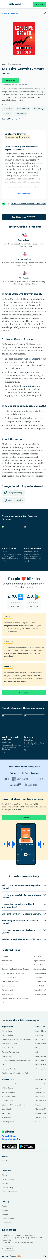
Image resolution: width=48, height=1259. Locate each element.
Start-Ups (8, 108)
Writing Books (7, 1088)
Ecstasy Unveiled (8, 990)
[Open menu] (4, 4)
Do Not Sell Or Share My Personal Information (19, 1242)
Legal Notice (28, 1235)
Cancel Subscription (9, 1192)
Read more (23, 193)
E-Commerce (23, 108)
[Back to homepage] (15, 4)
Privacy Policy (22, 1238)
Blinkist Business (8, 1179)
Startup (7, 113)
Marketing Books (8, 1122)
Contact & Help (7, 1188)
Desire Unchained (8, 986)
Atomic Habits (7, 1031)
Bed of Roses (7, 961)
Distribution (21, 113)
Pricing (4, 1175)
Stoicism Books (7, 1101)
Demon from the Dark (10, 982)
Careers (5, 1210)
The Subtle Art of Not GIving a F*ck (15, 1073)
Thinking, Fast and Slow (10, 1052)
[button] (24, 887)
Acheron (5, 956)
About (4, 1206)
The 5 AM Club (7, 1035)
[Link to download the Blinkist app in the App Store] (9, 1146)
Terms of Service (8, 1238)
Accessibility (6, 1240)
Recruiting (38, 108)
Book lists (5, 1161)
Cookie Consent (36, 1238)
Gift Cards (5, 1183)
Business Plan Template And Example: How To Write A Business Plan (15, 971)
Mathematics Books (9, 1096)
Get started (39, 4)
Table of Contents (9, 119)
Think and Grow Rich (9, 1069)
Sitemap (18, 1235)
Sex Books (6, 1113)
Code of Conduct (8, 1218)
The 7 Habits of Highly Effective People (16, 1039)
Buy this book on (19, 217)
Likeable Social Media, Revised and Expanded (15, 1000)
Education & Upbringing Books (13, 1105)
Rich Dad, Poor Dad (9, 1044)
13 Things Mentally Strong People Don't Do (16, 1062)
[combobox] (9, 1248)
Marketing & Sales (15, 500)
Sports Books (7, 1109)
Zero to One (6, 1056)
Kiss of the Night (8, 994)
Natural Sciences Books (10, 1084)
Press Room (6, 1223)
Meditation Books (8, 1092)
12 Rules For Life (8, 1048)
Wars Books (6, 1117)
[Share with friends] (44, 13)
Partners (5, 1214)
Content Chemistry (9, 977)
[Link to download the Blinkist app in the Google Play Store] (27, 1146)
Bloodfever (6, 965)
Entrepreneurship (11, 13)
